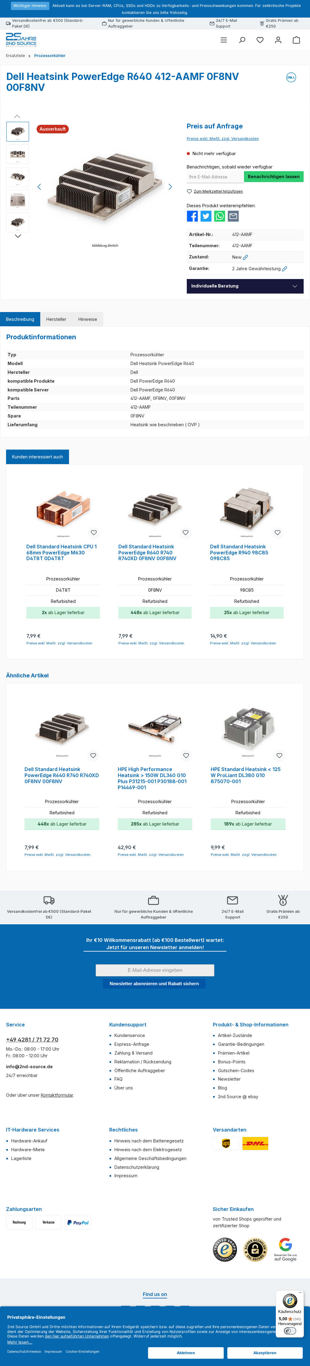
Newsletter (229, 1079)
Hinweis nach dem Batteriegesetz (149, 1140)
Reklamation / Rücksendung (142, 1061)
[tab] (20, 319)
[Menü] (223, 40)
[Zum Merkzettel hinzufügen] (94, 533)
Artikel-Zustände (235, 1035)
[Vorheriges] (39, 187)
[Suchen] (241, 40)
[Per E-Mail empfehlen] (233, 215)
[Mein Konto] (278, 40)
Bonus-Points (232, 1061)
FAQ (118, 1079)
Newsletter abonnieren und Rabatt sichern (154, 983)
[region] (90, 187)
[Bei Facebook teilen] (192, 215)
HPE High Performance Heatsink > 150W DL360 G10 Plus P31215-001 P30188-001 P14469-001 (152, 778)
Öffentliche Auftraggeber (139, 1070)
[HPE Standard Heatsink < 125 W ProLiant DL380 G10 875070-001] (248, 730)
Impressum (125, 1175)
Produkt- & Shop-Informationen (251, 1025)
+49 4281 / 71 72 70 (32, 1039)
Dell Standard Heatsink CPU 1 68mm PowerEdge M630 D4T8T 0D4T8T (61, 553)
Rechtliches (123, 1130)
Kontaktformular (57, 1095)
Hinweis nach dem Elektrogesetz (148, 1149)
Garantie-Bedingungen (241, 1044)
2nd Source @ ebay (238, 1096)
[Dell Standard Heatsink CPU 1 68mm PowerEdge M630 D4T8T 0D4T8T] (63, 509)
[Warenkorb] (296, 40)
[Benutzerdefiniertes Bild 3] (78, 1222)
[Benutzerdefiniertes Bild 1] (226, 1143)
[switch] (290, 1330)
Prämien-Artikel (233, 1052)
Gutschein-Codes (236, 1070)
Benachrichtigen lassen (274, 176)
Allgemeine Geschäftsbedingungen (150, 1158)
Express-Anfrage (131, 1044)
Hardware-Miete (28, 1149)
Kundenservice (129, 1035)
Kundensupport (128, 1025)
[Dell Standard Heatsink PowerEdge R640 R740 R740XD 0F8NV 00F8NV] (155, 509)
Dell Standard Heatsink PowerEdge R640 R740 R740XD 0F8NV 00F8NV (147, 553)
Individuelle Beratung (215, 285)
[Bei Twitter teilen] (206, 215)
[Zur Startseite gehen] (21, 40)
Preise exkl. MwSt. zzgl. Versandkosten (223, 138)
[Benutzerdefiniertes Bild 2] (255, 1143)
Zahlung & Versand (133, 1052)
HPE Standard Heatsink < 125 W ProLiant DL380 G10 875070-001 (246, 775)
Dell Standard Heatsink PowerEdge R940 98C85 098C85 (239, 553)
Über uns (123, 1087)
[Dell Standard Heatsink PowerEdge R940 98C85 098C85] (247, 509)
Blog (222, 1087)
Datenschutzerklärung (136, 1167)
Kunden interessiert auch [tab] (37, 456)
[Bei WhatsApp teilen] (219, 215)
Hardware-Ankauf (29, 1140)
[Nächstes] (170, 187)
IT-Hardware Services (32, 1130)
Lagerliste (21, 1158)
